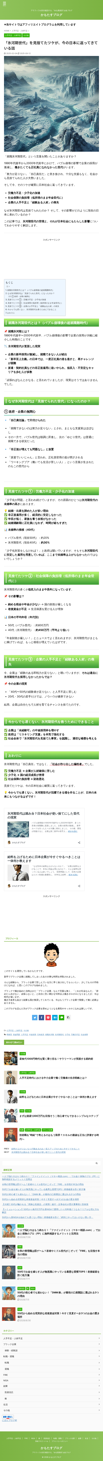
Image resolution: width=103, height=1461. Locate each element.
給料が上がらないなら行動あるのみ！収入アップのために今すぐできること (45, 1148)
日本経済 (40, 1034)
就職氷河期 (49, 1034)
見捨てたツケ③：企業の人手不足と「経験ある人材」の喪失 (33, 306)
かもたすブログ (51, 14)
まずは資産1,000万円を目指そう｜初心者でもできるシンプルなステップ (58, 1116)
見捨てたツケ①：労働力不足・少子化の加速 (27, 299)
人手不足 (24, 1034)
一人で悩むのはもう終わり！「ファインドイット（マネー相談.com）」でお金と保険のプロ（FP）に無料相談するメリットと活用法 (51, 1178)
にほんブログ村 (9, 1420)
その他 (26, 1030)
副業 (79, 1438)
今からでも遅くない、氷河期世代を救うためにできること (32, 309)
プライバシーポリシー (60, 1441)
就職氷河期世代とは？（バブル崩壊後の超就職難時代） (30, 290)
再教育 (9, 1034)
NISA (33, 1438)
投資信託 (47, 1438)
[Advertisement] (51, 260)
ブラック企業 (70, 1438)
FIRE (26, 1438)
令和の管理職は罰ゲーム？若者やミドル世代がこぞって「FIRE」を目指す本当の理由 (43, 1184)
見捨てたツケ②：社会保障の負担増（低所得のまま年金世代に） (35, 303)
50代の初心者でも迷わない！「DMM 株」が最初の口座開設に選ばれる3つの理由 (41, 1194)
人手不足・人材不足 (14, 1030)
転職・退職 (58, 1438)
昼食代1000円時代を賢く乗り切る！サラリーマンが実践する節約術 (56, 1058)
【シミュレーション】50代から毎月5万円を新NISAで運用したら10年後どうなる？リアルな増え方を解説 (50, 1211)
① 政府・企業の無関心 (21, 296)
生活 (86, 1438)
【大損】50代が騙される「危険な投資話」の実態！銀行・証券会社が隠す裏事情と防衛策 (45, 1204)
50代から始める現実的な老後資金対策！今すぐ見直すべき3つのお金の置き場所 (40, 1199)
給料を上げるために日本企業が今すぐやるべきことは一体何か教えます (58, 1096)
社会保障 (84, 1034)
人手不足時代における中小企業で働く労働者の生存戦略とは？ (53, 1077)
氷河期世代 (59, 1034)
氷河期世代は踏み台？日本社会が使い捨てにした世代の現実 (38, 1152)
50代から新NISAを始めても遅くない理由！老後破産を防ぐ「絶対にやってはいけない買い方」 (47, 1217)
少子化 (67, 1034)
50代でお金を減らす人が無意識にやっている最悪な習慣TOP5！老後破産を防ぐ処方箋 (43, 1189)
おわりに (11, 313)
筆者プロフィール (41, 1441)
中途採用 (32, 1034)
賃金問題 (16, 1034)
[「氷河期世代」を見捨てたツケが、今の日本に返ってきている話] (55, 1017)
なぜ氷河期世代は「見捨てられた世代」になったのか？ (31, 293)
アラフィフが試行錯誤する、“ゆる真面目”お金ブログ (51, 1452)
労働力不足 (75, 1034)
